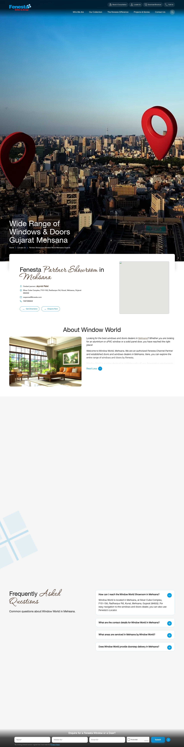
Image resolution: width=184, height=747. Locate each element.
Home (11, 248)
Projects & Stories (142, 12)
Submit (158, 740)
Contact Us (160, 12)
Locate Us (22, 248)
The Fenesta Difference (118, 12)
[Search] (172, 12)
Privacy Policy (55, 745)
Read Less (91, 368)
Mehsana (143, 338)
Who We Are (78, 12)
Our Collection (95, 12)
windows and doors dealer (135, 606)
